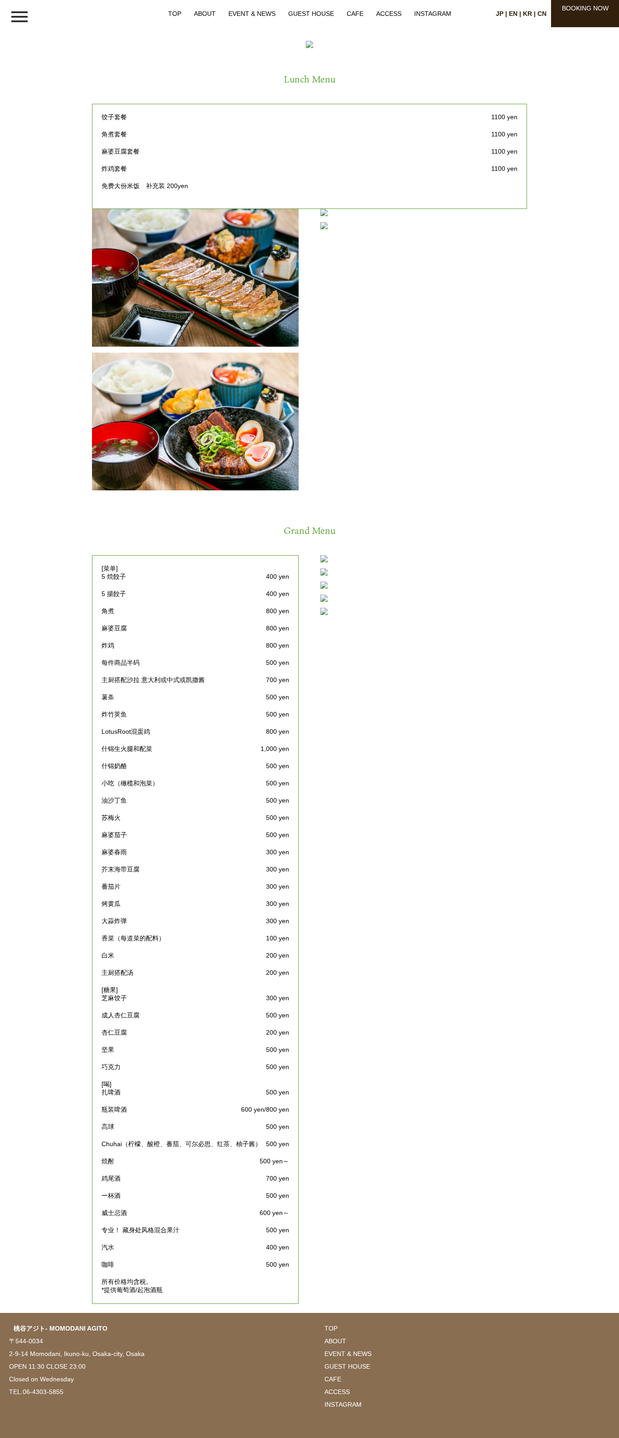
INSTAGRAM (432, 13)
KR (527, 13)
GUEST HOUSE (311, 13)
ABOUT (205, 13)
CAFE (355, 13)
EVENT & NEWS (252, 13)
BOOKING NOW (585, 8)
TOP (174, 13)
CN (541, 13)
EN (513, 13)
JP (499, 13)
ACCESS (388, 13)
